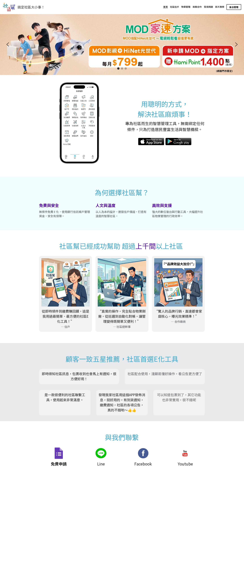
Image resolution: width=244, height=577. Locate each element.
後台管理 (233, 7)
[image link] (151, 141)
